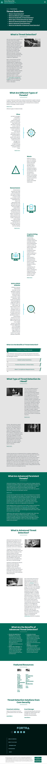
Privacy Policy (23, 757)
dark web (25, 507)
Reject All (38, 759)
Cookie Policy (28, 757)
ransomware (27, 616)
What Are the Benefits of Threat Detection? (21, 18)
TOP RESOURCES (11, 748)
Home (8, 9)
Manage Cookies (38, 761)
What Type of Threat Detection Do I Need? (21, 19)
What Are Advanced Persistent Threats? (20, 21)
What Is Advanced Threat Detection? (19, 23)
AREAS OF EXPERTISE (12, 739)
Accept (38, 757)
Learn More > (10, 716)
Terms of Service (9, 758)
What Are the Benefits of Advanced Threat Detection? (24, 25)
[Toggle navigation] (45, 2)
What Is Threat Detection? (16, 14)
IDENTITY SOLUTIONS (12, 742)
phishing (31, 582)
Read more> (9, 106)
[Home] (8, 2)
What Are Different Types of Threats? (19, 16)
